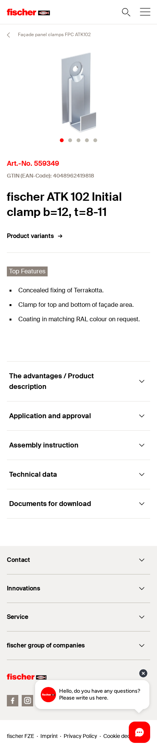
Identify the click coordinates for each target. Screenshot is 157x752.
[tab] (62, 140)
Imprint (49, 736)
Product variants (30, 236)
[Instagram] (27, 700)
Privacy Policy (80, 736)
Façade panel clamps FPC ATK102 (54, 35)
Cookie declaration (125, 736)
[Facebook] (12, 700)
